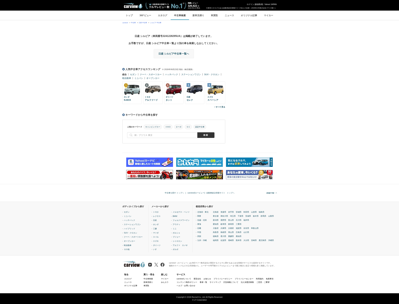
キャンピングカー (152, 127)
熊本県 (238, 240)
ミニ (174, 229)
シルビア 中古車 (155, 23)
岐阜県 (223, 224)
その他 (127, 249)
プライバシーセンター (244, 279)
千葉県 (240, 216)
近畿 (199, 228)
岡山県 (231, 232)
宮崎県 (254, 240)
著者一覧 (203, 282)
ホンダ (156, 224)
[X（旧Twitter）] (156, 264)
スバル (156, 237)
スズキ (156, 241)
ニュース (229, 15)
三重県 (238, 224)
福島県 (261, 212)
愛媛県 (231, 236)
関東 (199, 216)
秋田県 (246, 212)
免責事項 (269, 279)
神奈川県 (224, 216)
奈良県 (246, 228)
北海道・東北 (203, 212)
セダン (133, 74)
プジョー (176, 237)
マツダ (156, 233)
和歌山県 (255, 228)
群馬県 (263, 216)
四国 (199, 236)
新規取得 (259, 4)
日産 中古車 (143, 23)
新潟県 (216, 220)
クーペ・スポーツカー (151, 74)
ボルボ (175, 249)
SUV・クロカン (211, 74)
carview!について (184, 279)
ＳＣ (188, 127)
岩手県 (231, 212)
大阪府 (216, 228)
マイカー (268, 15)
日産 (155, 220)
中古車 (133, 23)
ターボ (178, 127)
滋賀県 (238, 228)
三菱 (155, 229)
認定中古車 (199, 127)
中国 (199, 232)
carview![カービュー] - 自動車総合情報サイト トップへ (210, 193)
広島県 (238, 232)
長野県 (223, 220)
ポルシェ (176, 233)
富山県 (231, 220)
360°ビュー (145, 15)
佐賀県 (223, 240)
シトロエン (177, 241)
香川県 (223, 236)
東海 (199, 224)
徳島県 (216, 236)
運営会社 (197, 279)
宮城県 (238, 212)
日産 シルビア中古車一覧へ (174, 53)
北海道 (216, 212)
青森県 (223, 212)
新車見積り (198, 15)
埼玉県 (233, 216)
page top (270, 193)
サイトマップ (215, 282)
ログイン (250, 4)
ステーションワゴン (191, 74)
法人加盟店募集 (247, 282)
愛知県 (216, 224)
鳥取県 (216, 232)
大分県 (246, 240)
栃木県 (256, 216)
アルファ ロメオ (180, 245)
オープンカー (152, 78)
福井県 (246, 220)
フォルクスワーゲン (181, 220)
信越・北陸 (202, 220)
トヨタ (156, 212)
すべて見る (220, 107)
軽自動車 (126, 78)
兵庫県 (223, 228)
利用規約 (259, 279)
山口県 (246, 232)
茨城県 (248, 216)
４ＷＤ (168, 127)
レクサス (157, 216)
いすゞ (156, 249)
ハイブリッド (129, 229)
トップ (129, 15)
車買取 (214, 15)
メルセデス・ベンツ (181, 212)
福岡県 (216, 240)
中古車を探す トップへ (174, 193)
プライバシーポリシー (223, 279)
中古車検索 (180, 15)
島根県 (223, 232)
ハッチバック (171, 74)
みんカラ (164, 282)
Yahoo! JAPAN (270, 4)
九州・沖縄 (202, 240)
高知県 (238, 236)
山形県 (254, 212)
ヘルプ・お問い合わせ (186, 286)
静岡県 (231, 224)
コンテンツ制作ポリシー (187, 282)
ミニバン (138, 78)
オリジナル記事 (249, 15)
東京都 (216, 216)
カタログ (162, 15)
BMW (175, 216)
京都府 (231, 228)
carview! (125, 23)
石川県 (238, 220)
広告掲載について (230, 282)
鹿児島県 (262, 240)
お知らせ (207, 279)
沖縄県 (271, 240)
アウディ (176, 224)
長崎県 (231, 240)
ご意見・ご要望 (262, 282)
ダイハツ (157, 245)
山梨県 (271, 216)
